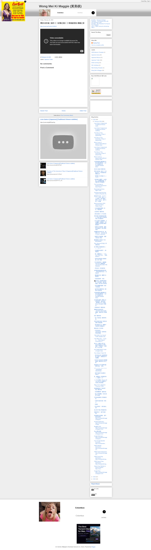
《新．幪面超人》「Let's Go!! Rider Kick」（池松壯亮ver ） (100, 255)
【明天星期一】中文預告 (100, 213)
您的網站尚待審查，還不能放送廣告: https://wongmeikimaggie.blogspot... (100, 417)
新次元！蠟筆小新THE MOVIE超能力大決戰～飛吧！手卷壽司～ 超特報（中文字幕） (100, 345)
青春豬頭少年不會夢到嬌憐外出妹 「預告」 (100, 365)
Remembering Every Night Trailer (99, 189)
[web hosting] (96, 93)
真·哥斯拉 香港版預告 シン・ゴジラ (100, 247)
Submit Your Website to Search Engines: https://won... (100, 467)
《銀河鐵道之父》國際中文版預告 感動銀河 (100, 325)
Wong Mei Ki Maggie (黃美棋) (60, 6)
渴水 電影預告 (97, 315)
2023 (94, 476)
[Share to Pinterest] (61, 57)
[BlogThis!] (57, 57)
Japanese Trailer (48, 59)
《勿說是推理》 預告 (99, 278)
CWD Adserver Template (97, 52)
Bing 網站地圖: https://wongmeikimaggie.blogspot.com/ (100, 433)
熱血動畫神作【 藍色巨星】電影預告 (99, 389)
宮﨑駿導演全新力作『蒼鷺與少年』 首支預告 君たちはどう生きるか (100, 233)
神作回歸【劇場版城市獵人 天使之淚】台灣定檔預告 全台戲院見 (100, 217)
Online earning (95, 62)
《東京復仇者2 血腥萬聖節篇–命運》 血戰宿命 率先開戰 (100, 357)
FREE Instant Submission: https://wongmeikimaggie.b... (100, 453)
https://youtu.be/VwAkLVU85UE (48, 26)
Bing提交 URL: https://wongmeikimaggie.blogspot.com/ (100, 428)
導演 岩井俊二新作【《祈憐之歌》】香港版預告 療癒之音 (100, 172)
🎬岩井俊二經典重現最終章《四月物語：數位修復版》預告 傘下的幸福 (100, 282)
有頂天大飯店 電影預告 (99, 169)
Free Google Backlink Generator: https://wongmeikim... (100, 442)
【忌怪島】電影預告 (99, 211)
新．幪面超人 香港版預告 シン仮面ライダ (100, 377)
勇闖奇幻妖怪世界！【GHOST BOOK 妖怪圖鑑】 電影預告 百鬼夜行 (100, 311)
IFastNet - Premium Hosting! (98, 20)
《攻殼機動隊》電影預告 (100, 391)
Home (64, 111)
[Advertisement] (96, 106)
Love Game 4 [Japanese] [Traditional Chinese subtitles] (58, 119)
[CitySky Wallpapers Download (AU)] (93, 495)
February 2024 (98, 121)
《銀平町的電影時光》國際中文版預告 (100, 289)
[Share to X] (58, 57)
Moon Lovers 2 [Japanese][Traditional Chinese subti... (100, 158)
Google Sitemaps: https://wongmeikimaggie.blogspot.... (100, 437)
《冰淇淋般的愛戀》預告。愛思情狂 (99, 209)
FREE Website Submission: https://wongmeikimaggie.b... (100, 447)
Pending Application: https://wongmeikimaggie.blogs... (100, 423)
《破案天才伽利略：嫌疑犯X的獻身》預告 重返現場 (100, 228)
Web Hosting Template (97, 67)
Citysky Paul (96, 43)
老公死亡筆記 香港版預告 (100, 410)
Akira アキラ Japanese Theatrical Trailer (99, 385)
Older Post (83, 111)
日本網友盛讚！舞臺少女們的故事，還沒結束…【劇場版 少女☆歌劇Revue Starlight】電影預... (100, 302)
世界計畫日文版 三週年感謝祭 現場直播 (100, 322)
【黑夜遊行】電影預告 (99, 307)
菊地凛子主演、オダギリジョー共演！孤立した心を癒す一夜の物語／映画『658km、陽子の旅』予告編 (100, 198)
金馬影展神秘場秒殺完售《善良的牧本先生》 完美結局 (100, 272)
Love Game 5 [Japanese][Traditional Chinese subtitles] (61, 163)
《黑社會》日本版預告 (99, 268)
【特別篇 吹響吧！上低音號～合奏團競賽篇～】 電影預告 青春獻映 (100, 181)
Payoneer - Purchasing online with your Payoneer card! (99, 22)
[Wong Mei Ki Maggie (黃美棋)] (92, 490)
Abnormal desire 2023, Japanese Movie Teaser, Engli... (99, 205)
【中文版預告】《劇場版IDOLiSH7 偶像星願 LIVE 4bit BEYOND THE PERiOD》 (100, 264)
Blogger (93, 546)
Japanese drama (95, 55)
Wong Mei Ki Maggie (96, 70)
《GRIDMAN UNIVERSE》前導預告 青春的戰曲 (100, 332)
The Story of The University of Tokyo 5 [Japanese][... (100, 139)
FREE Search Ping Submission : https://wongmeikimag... (100, 463)
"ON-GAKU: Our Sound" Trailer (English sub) (100, 336)
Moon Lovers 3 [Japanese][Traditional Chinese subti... (100, 144)
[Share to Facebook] (60, 57)
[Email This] (55, 57)
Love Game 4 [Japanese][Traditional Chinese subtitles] (61, 179)
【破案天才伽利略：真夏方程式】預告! (100, 237)
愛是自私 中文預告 (98, 328)
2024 (94, 119)
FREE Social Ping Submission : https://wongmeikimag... (100, 458)
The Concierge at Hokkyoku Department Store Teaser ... (100, 186)
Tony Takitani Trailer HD (100, 353)
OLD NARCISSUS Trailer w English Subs (100, 350)
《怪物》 (96, 404)
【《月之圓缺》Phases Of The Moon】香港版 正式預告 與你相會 (100, 381)
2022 (94, 479)
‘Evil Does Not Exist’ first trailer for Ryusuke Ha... (100, 193)
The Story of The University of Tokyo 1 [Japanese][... (100, 134)
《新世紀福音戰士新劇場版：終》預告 (100, 259)
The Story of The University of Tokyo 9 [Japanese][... (100, 153)
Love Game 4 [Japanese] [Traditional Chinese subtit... (100, 125)
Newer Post (44, 111)
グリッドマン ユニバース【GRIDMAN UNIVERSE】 (100, 370)
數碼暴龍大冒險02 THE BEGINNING (100, 240)
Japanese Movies (95, 57)
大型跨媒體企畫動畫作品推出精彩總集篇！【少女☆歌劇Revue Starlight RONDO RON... (100, 164)
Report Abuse (95, 484)
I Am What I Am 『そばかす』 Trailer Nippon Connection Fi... (100, 340)
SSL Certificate (95, 65)
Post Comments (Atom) (67, 115)
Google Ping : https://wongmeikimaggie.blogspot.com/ (100, 472)
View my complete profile (97, 45)
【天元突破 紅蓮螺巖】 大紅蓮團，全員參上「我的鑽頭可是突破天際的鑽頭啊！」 (100, 222)
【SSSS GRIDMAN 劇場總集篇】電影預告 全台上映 (100, 361)
